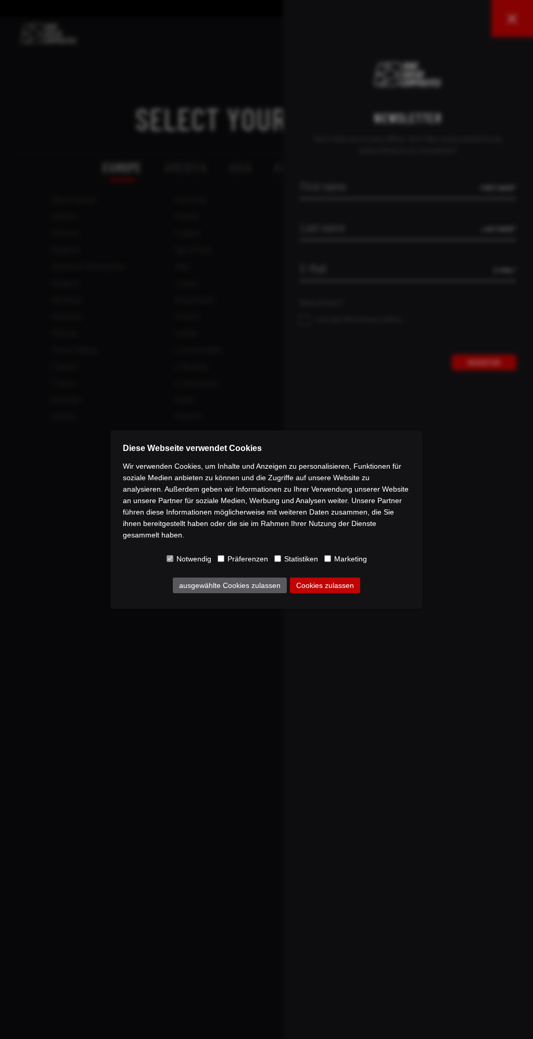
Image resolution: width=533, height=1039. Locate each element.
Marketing (350, 559)
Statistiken (301, 559)
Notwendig (193, 559)
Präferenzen (247, 559)
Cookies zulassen (325, 585)
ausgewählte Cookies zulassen (230, 585)
